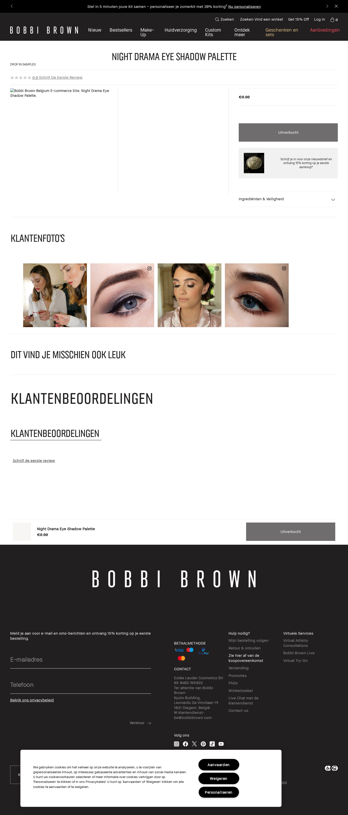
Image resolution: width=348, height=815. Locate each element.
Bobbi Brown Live (299, 652)
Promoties (238, 675)
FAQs (233, 682)
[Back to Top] (12, 802)
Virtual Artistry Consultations (295, 643)
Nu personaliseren (244, 6)
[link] (334, 19)
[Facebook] (185, 743)
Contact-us (238, 710)
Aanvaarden (219, 765)
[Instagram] (176, 743)
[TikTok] (212, 743)
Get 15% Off (298, 19)
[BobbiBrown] (44, 30)
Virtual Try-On (295, 660)
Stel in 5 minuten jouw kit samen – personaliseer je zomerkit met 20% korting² (157, 6)
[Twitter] (194, 743)
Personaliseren (219, 792)
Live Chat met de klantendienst (244, 700)
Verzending (239, 667)
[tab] (55, 433)
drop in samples (23, 64)
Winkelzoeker (241, 690)
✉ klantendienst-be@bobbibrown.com (193, 715)
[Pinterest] (203, 743)
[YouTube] (221, 743)
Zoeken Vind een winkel (261, 19)
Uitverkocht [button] (288, 132)
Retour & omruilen (245, 648)
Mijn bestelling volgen (249, 640)
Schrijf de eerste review (61, 77)
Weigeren (218, 778)
